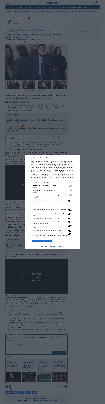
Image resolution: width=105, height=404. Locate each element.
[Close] (77, 158)
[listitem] (52, 182)
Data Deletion (44, 246)
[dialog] (52, 202)
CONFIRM (42, 241)
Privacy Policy (61, 246)
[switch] (70, 186)
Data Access (52, 246)
